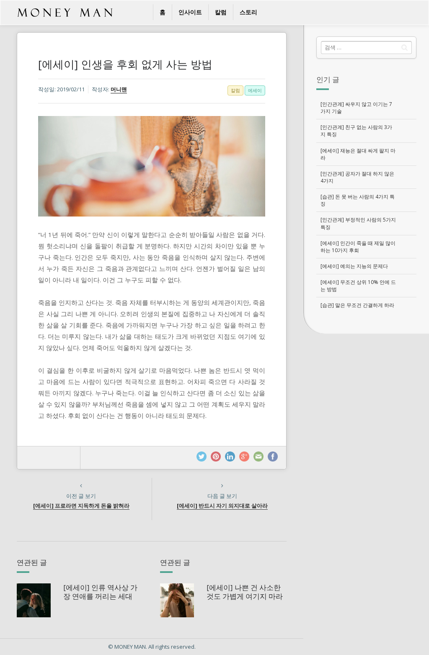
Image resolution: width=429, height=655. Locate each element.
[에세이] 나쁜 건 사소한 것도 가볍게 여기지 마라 (245, 592)
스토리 (248, 12)
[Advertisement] (366, 390)
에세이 (255, 90)
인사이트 (190, 12)
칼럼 (221, 12)
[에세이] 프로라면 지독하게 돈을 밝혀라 (81, 505)
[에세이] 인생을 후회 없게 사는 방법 (125, 64)
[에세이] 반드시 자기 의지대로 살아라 (222, 505)
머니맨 (119, 89)
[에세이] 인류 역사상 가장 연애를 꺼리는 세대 (100, 592)
